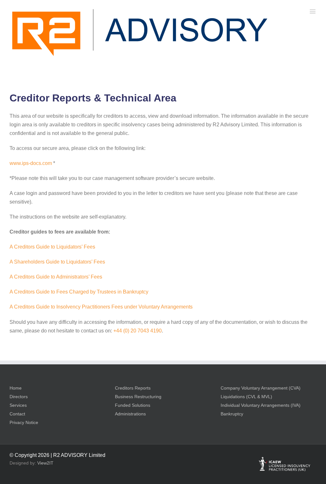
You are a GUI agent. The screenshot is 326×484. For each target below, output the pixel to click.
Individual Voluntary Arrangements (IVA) (261, 405)
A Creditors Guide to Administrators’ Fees (56, 276)
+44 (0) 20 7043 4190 (137, 330)
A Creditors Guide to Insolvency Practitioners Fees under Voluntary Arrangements (101, 306)
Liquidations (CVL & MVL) (246, 396)
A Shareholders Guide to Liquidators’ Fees (57, 261)
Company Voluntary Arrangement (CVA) (261, 388)
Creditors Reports (133, 388)
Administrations (130, 413)
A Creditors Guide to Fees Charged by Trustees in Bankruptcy (79, 291)
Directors (19, 396)
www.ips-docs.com (31, 163)
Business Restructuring (138, 396)
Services (18, 405)
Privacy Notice (24, 422)
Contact (17, 413)
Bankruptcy (232, 413)
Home (16, 388)
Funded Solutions (132, 405)
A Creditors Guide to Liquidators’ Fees (52, 246)
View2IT (45, 462)
